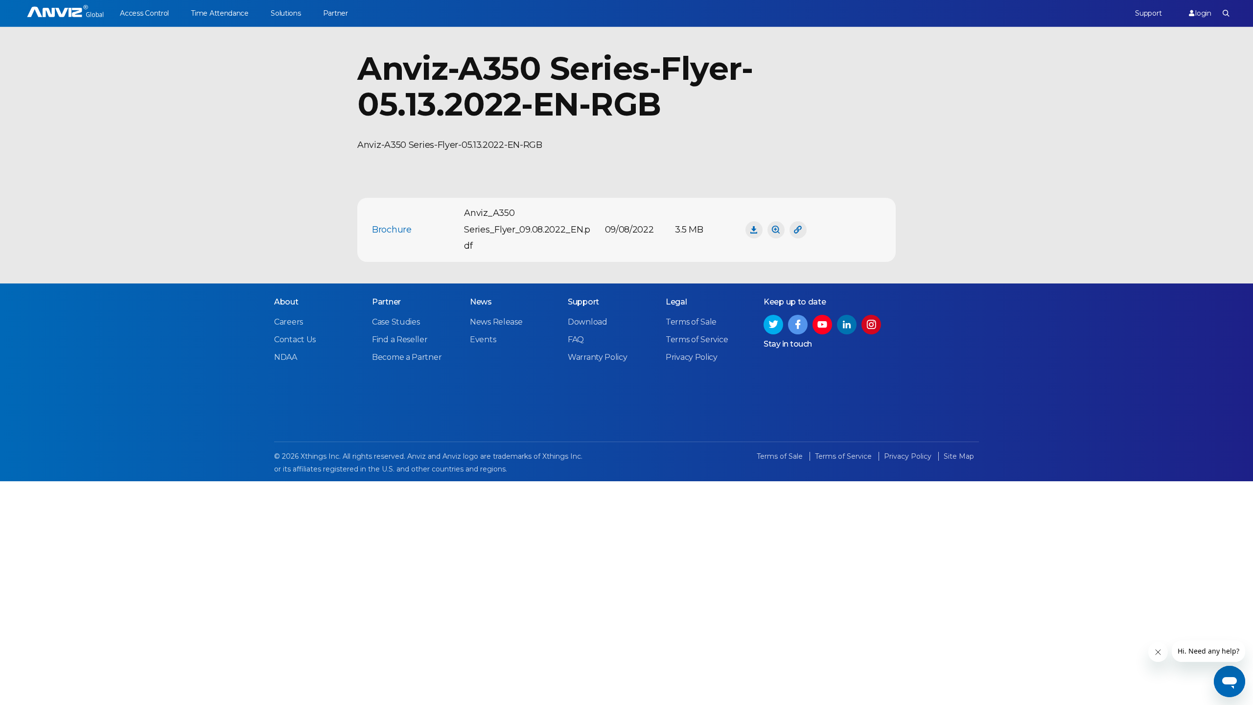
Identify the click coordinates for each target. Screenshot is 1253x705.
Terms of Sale (691, 322)
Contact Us (295, 339)
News (481, 301)
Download (587, 322)
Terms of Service (697, 339)
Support (1148, 13)
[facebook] (798, 324)
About (286, 301)
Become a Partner (406, 357)
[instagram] (871, 324)
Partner (335, 13)
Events (483, 339)
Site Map (959, 456)
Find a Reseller (400, 339)
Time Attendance (220, 13)
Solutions (286, 13)
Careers (288, 322)
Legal (676, 301)
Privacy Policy (692, 357)
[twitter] (773, 324)
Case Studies (395, 322)
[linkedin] (847, 324)
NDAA (285, 357)
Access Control (144, 13)
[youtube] (822, 324)
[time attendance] (65, 13)
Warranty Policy (597, 357)
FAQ (576, 339)
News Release (496, 322)
